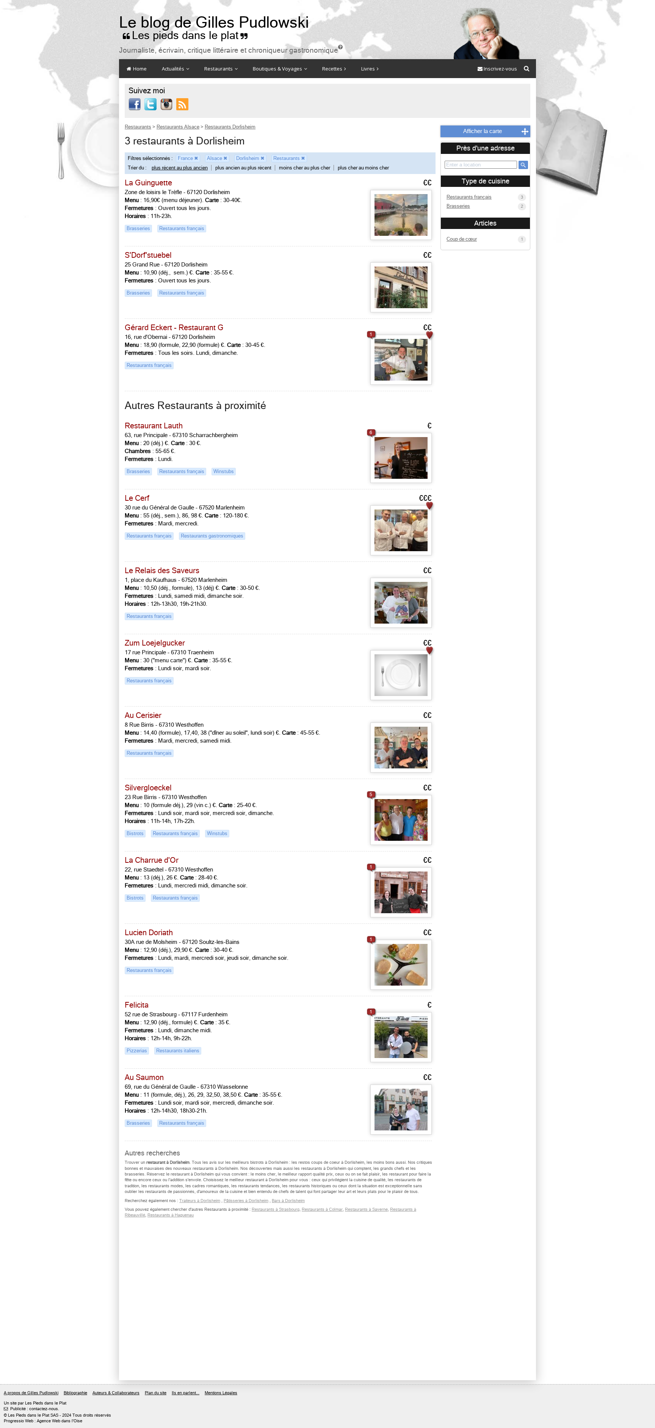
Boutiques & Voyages (278, 68)
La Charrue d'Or (152, 860)
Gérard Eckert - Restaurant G (174, 327)
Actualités (173, 68)
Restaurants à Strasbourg (275, 1209)
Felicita (137, 1005)
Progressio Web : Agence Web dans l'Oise (43, 1421)
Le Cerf (137, 498)
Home (139, 68)
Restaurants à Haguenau (170, 1215)
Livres (368, 68)
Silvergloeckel (148, 788)
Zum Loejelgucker (155, 643)
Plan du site (155, 1392)
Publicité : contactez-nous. (31, 1408)
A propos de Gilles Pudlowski (31, 1392)
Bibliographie (75, 1392)
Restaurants (219, 68)
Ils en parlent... (185, 1392)
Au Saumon (144, 1077)
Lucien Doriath (149, 932)
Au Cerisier (143, 715)
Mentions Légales (221, 1392)
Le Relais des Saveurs (162, 570)
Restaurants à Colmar (322, 1209)
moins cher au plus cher (304, 168)
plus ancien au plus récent (243, 168)
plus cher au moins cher (363, 168)
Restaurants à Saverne (366, 1209)
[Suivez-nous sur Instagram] (166, 104)
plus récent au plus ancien (180, 168)
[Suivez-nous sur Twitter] (150, 104)
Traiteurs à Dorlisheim (199, 1200)
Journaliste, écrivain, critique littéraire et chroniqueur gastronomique (231, 50)
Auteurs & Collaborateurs (115, 1392)
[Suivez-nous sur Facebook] (134, 104)
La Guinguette (148, 183)
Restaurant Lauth (154, 426)
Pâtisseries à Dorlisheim (246, 1200)
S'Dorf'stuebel (148, 255)
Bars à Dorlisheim (288, 1200)
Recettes (332, 68)
